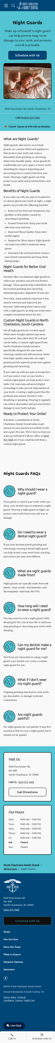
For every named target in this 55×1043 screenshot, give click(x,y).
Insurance (9, 969)
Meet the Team (12, 946)
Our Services (11, 939)
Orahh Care (29, 1000)
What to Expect (12, 954)
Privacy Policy (10, 997)
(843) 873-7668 (32, 117)
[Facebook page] (6, 978)
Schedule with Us (27, 55)
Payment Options (13, 961)
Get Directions (27, 792)
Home (7, 931)
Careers (19, 1000)
